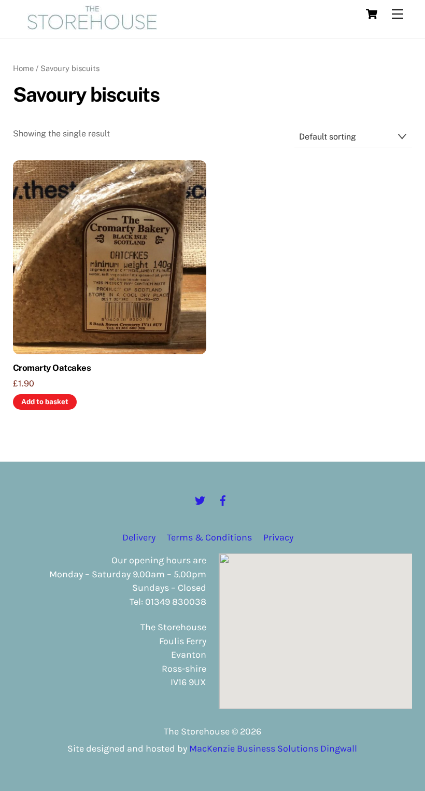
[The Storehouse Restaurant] (92, 25)
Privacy (278, 537)
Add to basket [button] (44, 401)
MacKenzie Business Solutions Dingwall (273, 748)
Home (23, 68)
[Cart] (371, 14)
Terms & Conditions (209, 537)
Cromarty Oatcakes (52, 368)
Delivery (138, 537)
